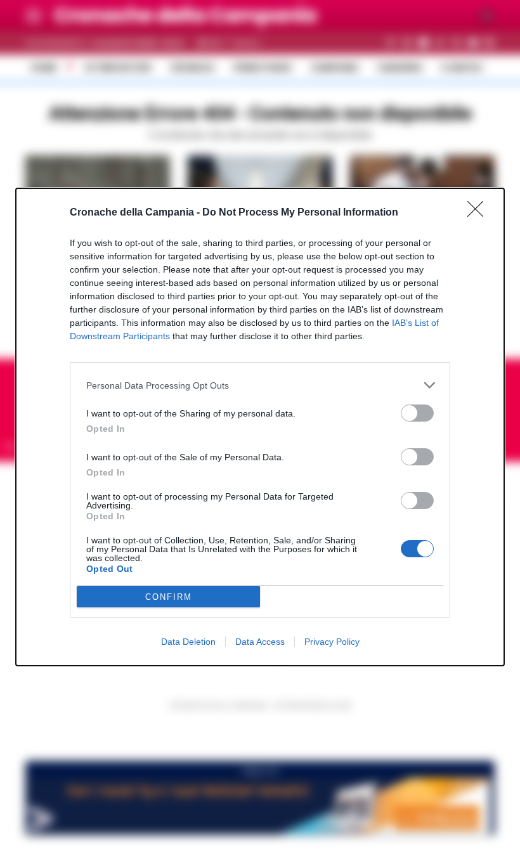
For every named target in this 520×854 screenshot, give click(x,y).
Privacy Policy (332, 642)
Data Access (260, 642)
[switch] (417, 413)
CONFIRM (168, 597)
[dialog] (260, 427)
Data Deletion (188, 642)
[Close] (479, 213)
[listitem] (260, 385)
